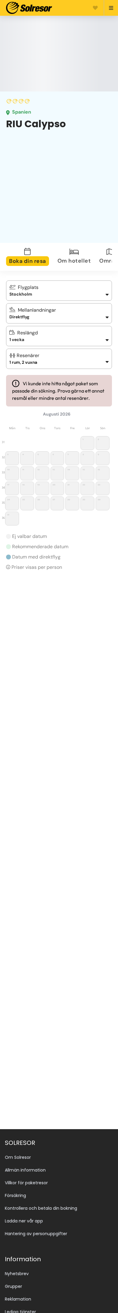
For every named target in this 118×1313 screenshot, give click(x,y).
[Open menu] (108, 8)
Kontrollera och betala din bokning (41, 1208)
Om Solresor (18, 1157)
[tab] (31, 257)
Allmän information (25, 1170)
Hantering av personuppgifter (36, 1234)
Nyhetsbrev (17, 1274)
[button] (59, 359)
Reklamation (18, 1299)
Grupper (13, 1286)
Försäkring (15, 1195)
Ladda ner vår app (24, 1221)
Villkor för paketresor (26, 1183)
